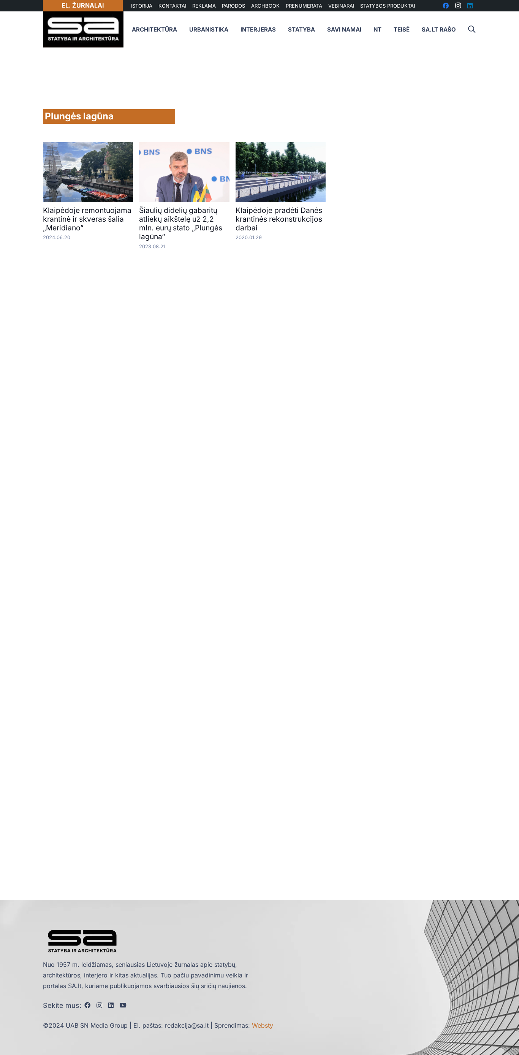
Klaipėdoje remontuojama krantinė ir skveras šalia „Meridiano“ (87, 219)
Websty (262, 1025)
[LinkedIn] (111, 1005)
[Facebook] (87, 1005)
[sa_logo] (83, 29)
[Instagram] (99, 1005)
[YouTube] (123, 1005)
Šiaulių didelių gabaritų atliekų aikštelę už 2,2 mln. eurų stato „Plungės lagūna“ (180, 223)
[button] (471, 29)
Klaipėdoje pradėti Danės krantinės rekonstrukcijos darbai (279, 219)
